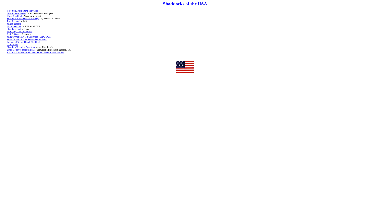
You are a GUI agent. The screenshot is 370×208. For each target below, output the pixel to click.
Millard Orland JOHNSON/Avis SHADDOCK (29, 37)
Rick (9, 34)
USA (202, 3)
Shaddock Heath (14, 29)
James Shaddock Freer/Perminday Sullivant (27, 39)
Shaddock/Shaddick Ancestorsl (21, 47)
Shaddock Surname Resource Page (23, 18)
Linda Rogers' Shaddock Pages (21, 50)
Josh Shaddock (14, 21)
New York (11, 11)
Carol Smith (12, 44)
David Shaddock (14, 16)
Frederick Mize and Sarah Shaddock (23, 42)
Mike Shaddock (14, 24)
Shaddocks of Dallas (16, 13)
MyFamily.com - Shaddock (19, 31)
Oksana (17, 34)
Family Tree (32, 11)
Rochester (22, 11)
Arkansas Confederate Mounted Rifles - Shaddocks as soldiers (35, 52)
